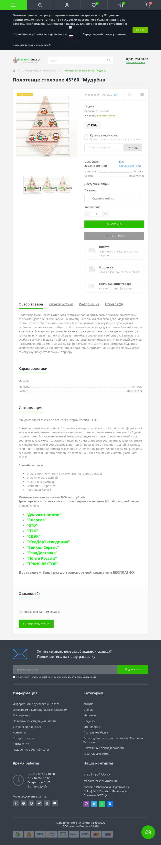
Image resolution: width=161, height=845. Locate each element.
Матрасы (89, 715)
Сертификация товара (115, 284)
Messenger (110, 804)
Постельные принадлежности (103, 748)
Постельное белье (95, 732)
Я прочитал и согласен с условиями (56, 677)
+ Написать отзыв (36, 624)
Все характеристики (130, 163)
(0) (115, 94)
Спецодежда (91, 727)
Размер (90, 190)
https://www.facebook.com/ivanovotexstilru (16, 803)
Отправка (106, 267)
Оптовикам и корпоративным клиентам (40, 709)
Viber (86, 804)
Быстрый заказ (114, 236)
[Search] (109, 60)
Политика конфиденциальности (49, 677)
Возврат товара (23, 738)
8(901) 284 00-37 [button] (97, 774)
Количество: (92, 207)
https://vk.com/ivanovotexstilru (39, 803)
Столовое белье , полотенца (39, 70)
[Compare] (142, 94)
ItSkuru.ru (100, 822)
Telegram (94, 804)
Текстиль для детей (96, 753)
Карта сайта (21, 744)
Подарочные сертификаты (31, 749)
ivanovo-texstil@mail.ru (100, 781)
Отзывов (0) (114, 304)
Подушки (89, 721)
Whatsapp (102, 804)
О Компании (21, 715)
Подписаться (132, 669)
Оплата (104, 247)
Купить (132, 147)
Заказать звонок (135, 62)
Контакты (19, 732)
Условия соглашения (27, 727)
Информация (89, 304)
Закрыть (140, 30)
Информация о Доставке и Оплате (36, 704)
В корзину (114, 224)
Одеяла (88, 709)
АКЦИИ (88, 704)
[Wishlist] (129, 94)
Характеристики (61, 304)
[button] (67, 5)
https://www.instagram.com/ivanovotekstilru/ (31, 803)
